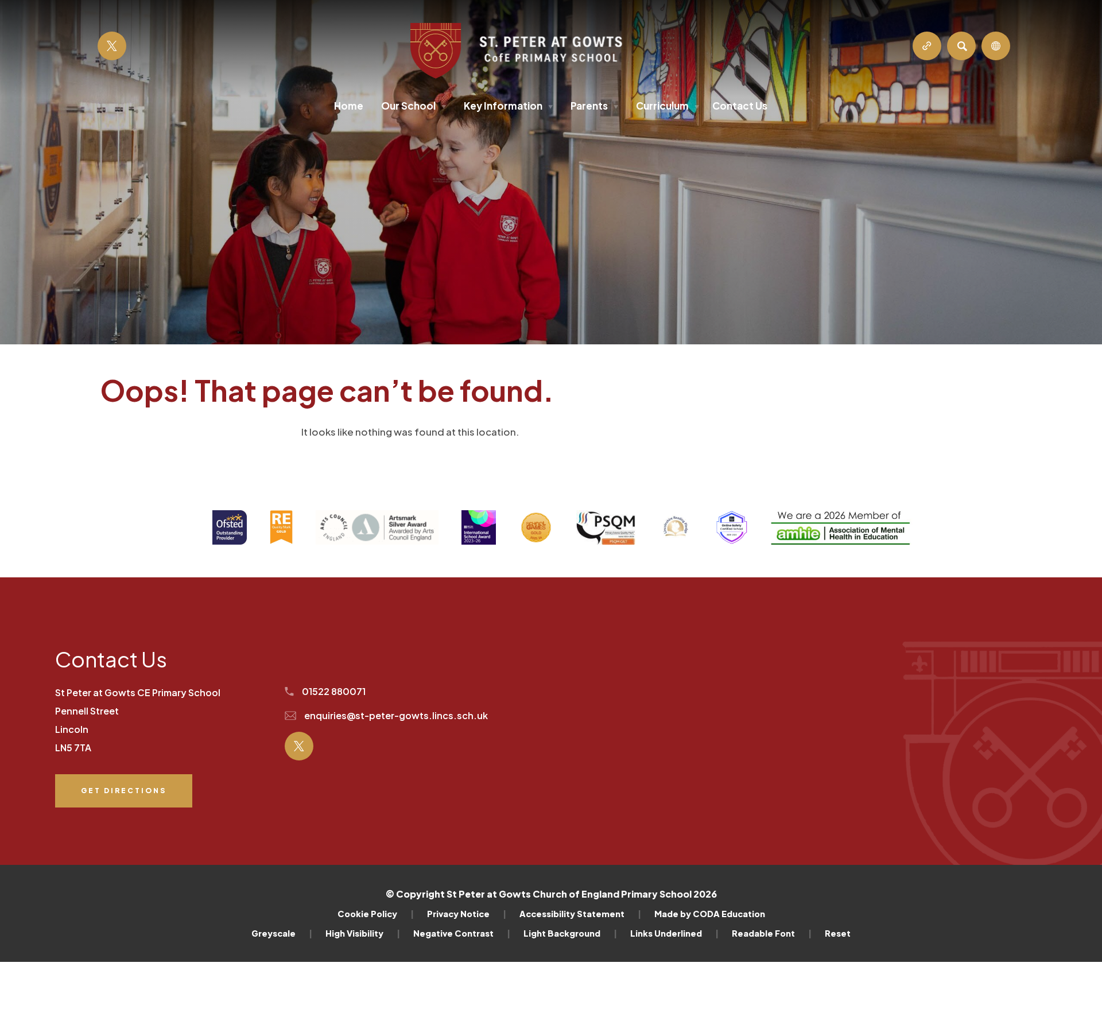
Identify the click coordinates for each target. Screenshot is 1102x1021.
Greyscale (281, 933)
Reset (838, 933)
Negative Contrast (461, 933)
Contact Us (739, 105)
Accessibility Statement (580, 914)
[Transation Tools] (996, 46)
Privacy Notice (466, 914)
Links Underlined (674, 933)
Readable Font (772, 933)
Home (348, 105)
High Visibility (362, 933)
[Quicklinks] (927, 46)
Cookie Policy (375, 914)
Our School (413, 105)
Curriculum (667, 105)
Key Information (508, 105)
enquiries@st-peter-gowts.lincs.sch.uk (395, 715)
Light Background (570, 933)
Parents (594, 105)
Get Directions (123, 797)
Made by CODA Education (709, 914)
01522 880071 (333, 691)
